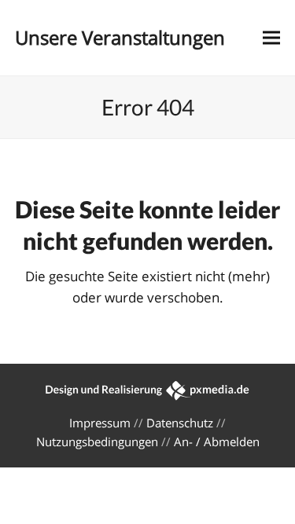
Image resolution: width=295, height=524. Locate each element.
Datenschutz (179, 423)
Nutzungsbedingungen (97, 441)
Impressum (100, 423)
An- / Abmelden (217, 441)
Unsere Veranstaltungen (120, 37)
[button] (271, 38)
